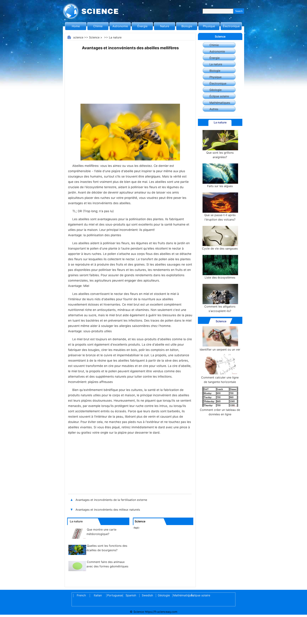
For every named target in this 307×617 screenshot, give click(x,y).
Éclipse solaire (219, 96)
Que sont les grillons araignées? (220, 155)
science (78, 37)
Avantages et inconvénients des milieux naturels (108, 509)
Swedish (147, 595)
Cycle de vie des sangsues (220, 248)
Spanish (131, 595)
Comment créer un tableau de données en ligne (220, 412)
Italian (98, 595)
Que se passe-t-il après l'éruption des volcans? (220, 217)
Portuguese (114, 595)
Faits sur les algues (220, 186)
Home (76, 26)
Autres (213, 109)
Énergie (142, 26)
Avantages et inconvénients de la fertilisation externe (111, 500)
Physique (209, 26)
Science (94, 37)
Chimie (98, 26)
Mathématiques (219, 102)
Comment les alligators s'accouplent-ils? (219, 309)
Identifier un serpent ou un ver (220, 349)
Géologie (215, 90)
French (81, 595)
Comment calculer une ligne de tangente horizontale (220, 380)
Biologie (186, 26)
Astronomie (120, 26)
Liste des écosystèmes (220, 277)
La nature (115, 37)
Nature (164, 26)
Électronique (231, 26)
